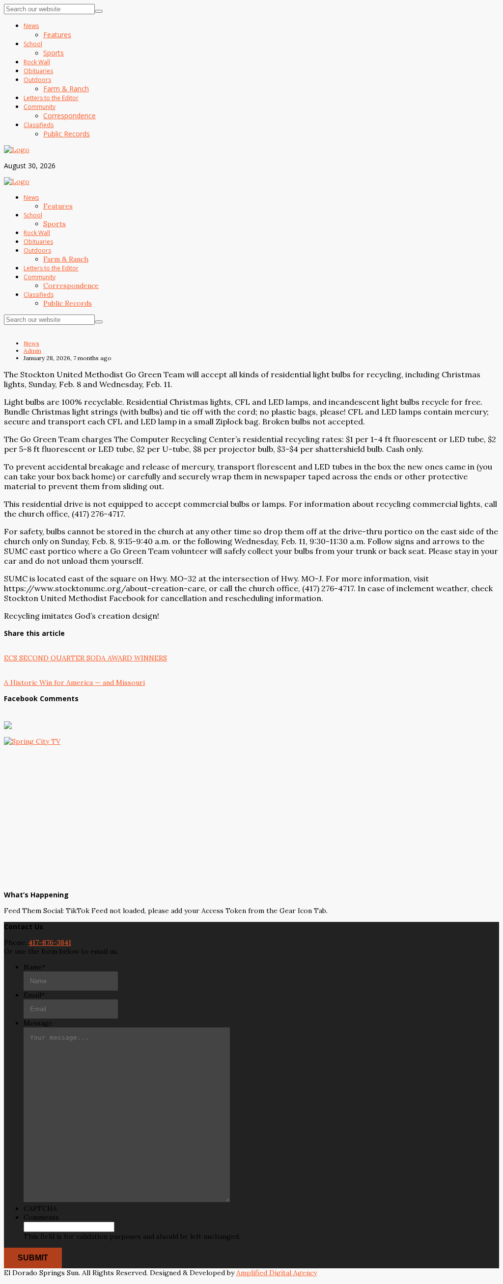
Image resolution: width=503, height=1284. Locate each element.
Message (38, 1023)
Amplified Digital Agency (276, 1272)
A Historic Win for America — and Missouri (74, 682)
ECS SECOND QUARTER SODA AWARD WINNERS (85, 658)
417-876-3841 (49, 942)
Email (34, 995)
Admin (32, 350)
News (31, 343)
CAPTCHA (40, 1208)
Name (35, 967)
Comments (41, 1217)
